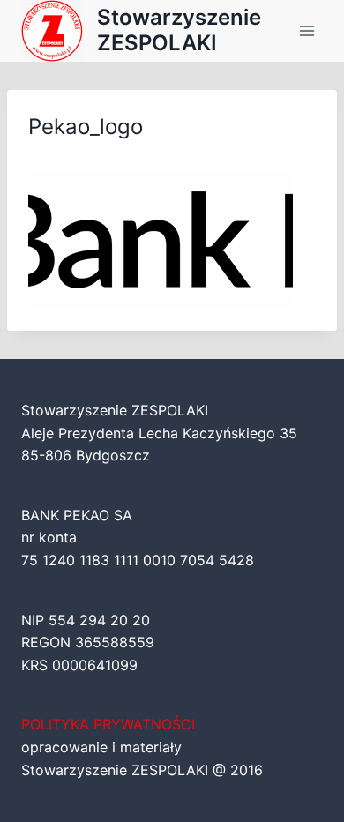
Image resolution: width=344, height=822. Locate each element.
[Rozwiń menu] (306, 30)
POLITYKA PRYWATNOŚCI (108, 724)
